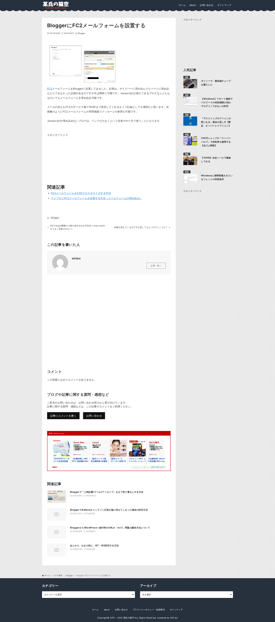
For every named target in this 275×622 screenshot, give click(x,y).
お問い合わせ (94, 415)
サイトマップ (176, 609)
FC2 (49, 88)
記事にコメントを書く (63, 415)
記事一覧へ (156, 265)
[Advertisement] (71, 157)
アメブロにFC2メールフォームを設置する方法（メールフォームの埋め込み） (96, 198)
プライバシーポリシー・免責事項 (149, 609)
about (107, 609)
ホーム (95, 609)
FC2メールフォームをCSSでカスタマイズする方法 (81, 193)
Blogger (81, 33)
